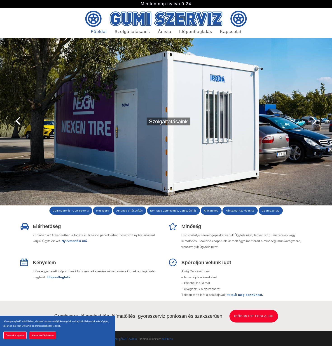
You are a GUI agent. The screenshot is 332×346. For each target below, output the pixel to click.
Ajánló (133, 339)
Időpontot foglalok (253, 316)
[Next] (323, 121)
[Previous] (9, 121)
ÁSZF (123, 339)
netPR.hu (167, 339)
